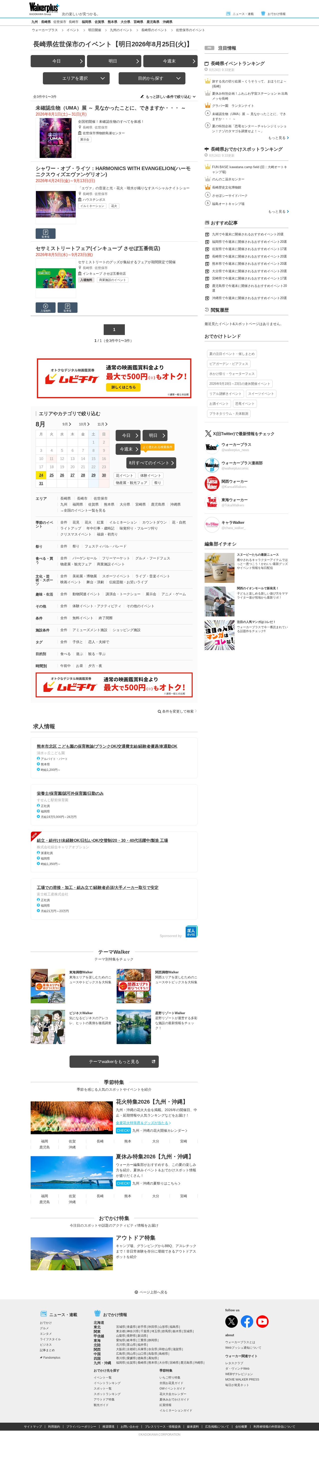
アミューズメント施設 (90, 630)
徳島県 (142, 1358)
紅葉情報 (165, 1405)
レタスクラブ (234, 1363)
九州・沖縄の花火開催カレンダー (151, 1130)
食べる (65, 654)
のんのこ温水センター (228, 179)
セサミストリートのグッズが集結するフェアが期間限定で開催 (127, 262)
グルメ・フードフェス (152, 558)
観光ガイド (101, 1405)
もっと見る (277, 137)
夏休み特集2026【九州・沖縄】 (155, 1156)
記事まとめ (47, 1350)
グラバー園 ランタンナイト (233, 106)
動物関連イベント (86, 594)
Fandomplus (51, 1357)
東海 (97, 1340)
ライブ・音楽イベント (152, 576)
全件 (63, 522)
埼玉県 (155, 1331)
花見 (76, 522)
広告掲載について (217, 1426)
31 (41, 483)
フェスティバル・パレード (106, 546)
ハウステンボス (94, 199)
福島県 (174, 1327)
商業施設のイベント (112, 280)
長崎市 (74, 22)
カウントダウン (154, 522)
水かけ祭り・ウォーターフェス (232, 374)
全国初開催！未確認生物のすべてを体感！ (111, 122)
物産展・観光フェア (131, 483)
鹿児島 (44, 1147)
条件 (39, 618)
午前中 (65, 666)
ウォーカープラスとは (240, 1342)
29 (93, 475)
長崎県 (46, 22)
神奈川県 (133, 1331)
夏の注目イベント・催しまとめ (232, 354)
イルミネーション (92, 206)
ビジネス (46, 1344)
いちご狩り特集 (170, 1377)
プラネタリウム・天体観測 (228, 413)
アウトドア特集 (136, 1238)
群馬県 (166, 1331)
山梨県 (120, 1335)
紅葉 (100, 522)
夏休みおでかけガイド (174, 1399)
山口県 (142, 1353)
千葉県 (145, 1331)
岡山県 (131, 1353)
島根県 (163, 1353)
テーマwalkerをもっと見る (114, 1061)
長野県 (131, 1335)
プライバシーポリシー (81, 1426)
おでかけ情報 (277, 14)
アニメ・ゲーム (173, 594)
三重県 (142, 1340)
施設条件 (43, 630)
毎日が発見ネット (237, 1385)
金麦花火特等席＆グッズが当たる (142, 1123)
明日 (113, 61)
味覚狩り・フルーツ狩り (139, 528)
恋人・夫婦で (98, 642)
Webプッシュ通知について (243, 1347)
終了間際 (106, 618)
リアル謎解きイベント (225, 394)
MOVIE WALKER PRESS (242, 1379)
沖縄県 (167, 22)
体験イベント (150, 475)
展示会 (84, 139)
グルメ (44, 1328)
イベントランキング (107, 1383)
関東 (97, 1331)
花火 (114, 206)
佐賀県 (99, 22)
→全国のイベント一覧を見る (83, 510)
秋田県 (152, 1327)
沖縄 (72, 1147)
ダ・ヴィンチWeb (237, 1368)
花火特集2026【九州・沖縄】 (152, 1102)
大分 (155, 1141)
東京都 (120, 1331)
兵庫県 (142, 1349)
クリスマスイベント (76, 534)
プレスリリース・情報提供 (163, 1426)
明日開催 (94, 30)
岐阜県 (131, 1340)
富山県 (131, 1344)
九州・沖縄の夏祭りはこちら (147, 1183)
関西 (97, 1349)
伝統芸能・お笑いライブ (128, 582)
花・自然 (179, 522)
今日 (56, 61)
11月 (100, 424)
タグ (39, 642)
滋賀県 (177, 1349)
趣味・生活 (44, 594)
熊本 (127, 1141)
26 (62, 475)
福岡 (44, 1141)
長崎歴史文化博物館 (226, 187)
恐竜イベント (245, 403)
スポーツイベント (116, 576)
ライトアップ (70, 528)
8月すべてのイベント (149, 463)
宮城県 (120, 1327)
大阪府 (120, 1349)
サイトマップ (33, 1426)
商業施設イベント (111, 564)
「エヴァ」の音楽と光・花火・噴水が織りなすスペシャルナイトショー (134, 188)
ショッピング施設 (127, 630)
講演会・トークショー (123, 594)
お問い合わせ (130, 1426)
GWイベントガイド (172, 1388)
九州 (34, 22)
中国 (97, 1354)
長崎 (100, 1141)
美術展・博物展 (85, 576)
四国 (97, 1358)
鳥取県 (152, 1353)
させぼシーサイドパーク (230, 196)
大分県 (125, 22)
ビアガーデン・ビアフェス (228, 364)
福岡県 (86, 22)
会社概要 (241, 1426)
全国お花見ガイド (171, 1383)
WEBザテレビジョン (239, 1374)
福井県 (142, 1344)
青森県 (131, 1327)
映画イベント (70, 582)
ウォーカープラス (45, 30)
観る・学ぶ (97, 654)
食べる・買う (44, 560)
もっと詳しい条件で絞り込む (168, 97)
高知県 (152, 1358)
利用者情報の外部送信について (274, 1426)
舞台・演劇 (95, 582)
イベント (73, 30)
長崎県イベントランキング (238, 63)
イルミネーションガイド (176, 1410)
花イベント (124, 475)
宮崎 (183, 1141)
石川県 (120, 1344)
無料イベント (83, 618)
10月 (82, 424)
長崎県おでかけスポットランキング (247, 149)
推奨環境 (108, 1426)
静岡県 (152, 1340)
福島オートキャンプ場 (228, 204)
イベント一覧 (103, 1377)
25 (52, 475)
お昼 (79, 666)
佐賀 (72, 1141)
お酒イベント (219, 403)
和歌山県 (165, 1349)
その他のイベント (141, 606)
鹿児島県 (153, 22)
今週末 (169, 61)
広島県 (120, 1353)
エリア (41, 498)
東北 (97, 1327)
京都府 (131, 1349)
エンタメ (46, 1333)
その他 (41, 606)
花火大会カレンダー (173, 1394)
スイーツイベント (261, 394)
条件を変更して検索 (178, 711)
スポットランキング (107, 1394)
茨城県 (187, 1331)
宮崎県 (138, 22)
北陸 (97, 1345)
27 (73, 475)
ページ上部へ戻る (153, 1292)
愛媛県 (131, 1358)
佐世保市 (59, 22)
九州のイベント (121, 30)
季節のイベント (44, 524)
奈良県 (152, 1349)
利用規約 (54, 1426)
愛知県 (120, 1340)
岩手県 (142, 1327)
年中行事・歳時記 (100, 528)
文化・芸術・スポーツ (44, 580)
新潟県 (142, 1335)
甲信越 (99, 1336)
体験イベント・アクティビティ (97, 606)
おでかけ (46, 1323)
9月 (65, 424)
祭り (157, 483)
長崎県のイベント (154, 30)
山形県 (163, 1327)
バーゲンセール (85, 558)
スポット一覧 (103, 1388)
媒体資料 (193, 1426)
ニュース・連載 (243, 14)
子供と (78, 642)
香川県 (120, 1358)
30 (104, 475)
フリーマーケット (116, 558)
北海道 (99, 1323)
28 (83, 475)
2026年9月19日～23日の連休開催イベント (239, 384)
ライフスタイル (50, 1339)
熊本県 (112, 22)
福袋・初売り (107, 534)
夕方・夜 (95, 666)
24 (41, 475)
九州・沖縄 (102, 1363)
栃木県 (177, 1331)
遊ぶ (79, 654)
